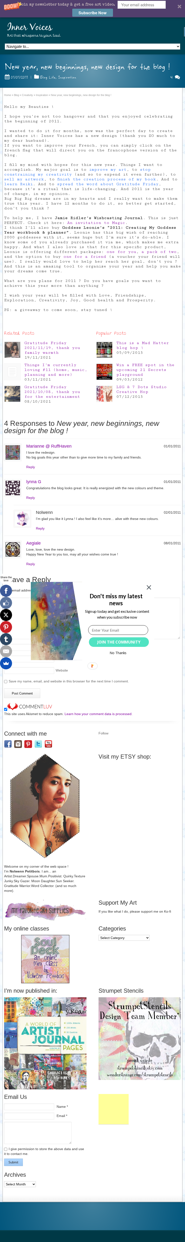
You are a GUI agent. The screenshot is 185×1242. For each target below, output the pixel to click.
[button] (116, 599)
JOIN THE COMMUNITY (118, 642)
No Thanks (118, 653)
